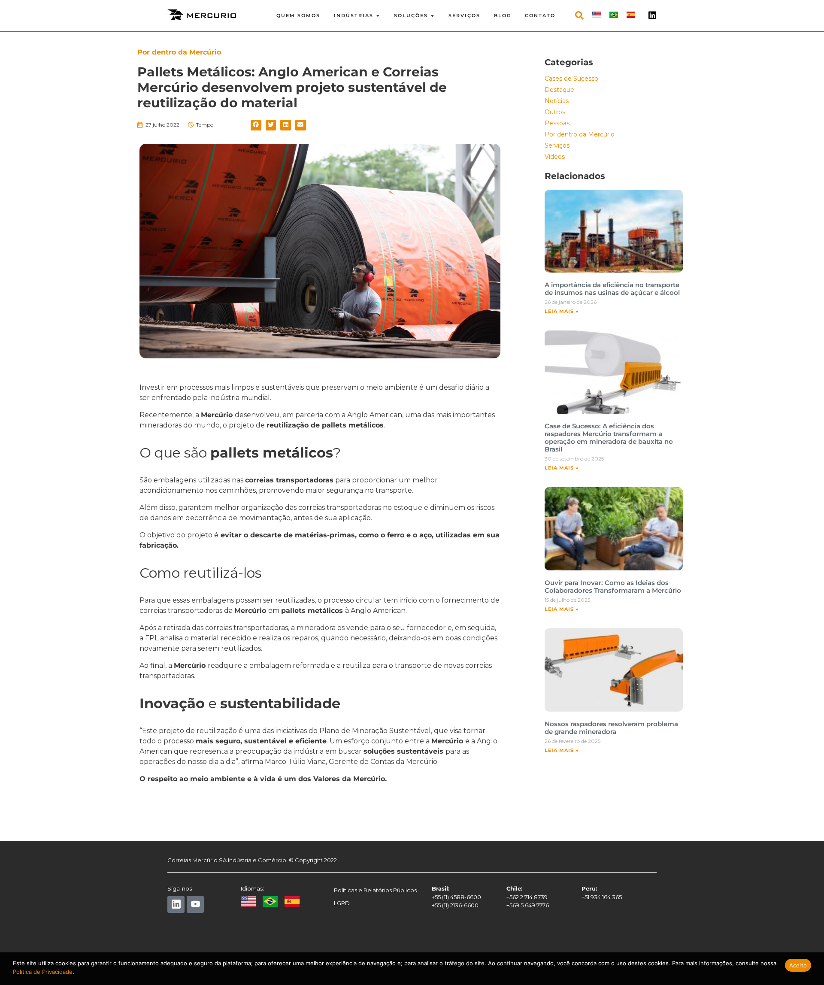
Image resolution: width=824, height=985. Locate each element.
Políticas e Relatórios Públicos (375, 890)
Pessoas (557, 123)
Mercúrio (217, 415)
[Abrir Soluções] (432, 15)
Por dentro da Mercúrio (580, 134)
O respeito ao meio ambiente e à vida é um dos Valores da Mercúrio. (263, 779)
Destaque (559, 90)
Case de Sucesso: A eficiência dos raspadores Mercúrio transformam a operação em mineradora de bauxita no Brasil (609, 437)
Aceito (798, 965)
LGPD (342, 903)
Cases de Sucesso (571, 78)
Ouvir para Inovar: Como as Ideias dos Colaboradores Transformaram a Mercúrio (613, 586)
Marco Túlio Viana (295, 762)
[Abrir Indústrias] (378, 15)
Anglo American (377, 610)
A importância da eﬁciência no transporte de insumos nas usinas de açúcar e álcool (612, 289)
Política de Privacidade (43, 971)
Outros (555, 112)
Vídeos (555, 157)
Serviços (557, 145)
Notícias (557, 101)
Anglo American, (374, 415)
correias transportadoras (289, 480)
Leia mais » (562, 311)
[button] (256, 125)
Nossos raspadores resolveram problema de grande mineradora (611, 728)
